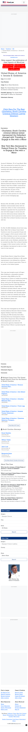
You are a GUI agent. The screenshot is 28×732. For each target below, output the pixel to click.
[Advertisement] (14, 29)
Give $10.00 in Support (19, 67)
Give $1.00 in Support (8, 65)
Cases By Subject (20, 696)
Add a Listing (5, 698)
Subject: (3, 514)
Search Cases (19, 692)
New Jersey (16, 716)
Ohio (15, 715)
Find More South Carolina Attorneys (14, 460)
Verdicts (8, 49)
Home (2, 49)
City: (2, 520)
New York (19, 713)
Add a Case (18, 698)
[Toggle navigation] (24, 2)
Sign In (17, 709)
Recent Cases (19, 694)
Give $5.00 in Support (8, 67)
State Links (4, 709)
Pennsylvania (10, 715)
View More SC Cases (14, 425)
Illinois (4, 715)
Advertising (22, 719)
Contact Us (18, 706)
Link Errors (16, 719)
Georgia (20, 715)
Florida (24, 713)
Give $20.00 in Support (14, 69)
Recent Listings (5, 696)
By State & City (5, 692)
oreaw (10, 2)
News (2, 704)
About (16, 704)
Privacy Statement (20, 707)
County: (3, 547)
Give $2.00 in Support (19, 65)
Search (14, 532)
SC (13, 49)
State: (2, 525)
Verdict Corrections (7, 719)
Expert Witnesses (6, 707)
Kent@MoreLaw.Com (13, 57)
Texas (14, 713)
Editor (14, 721)
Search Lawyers (5, 694)
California (9, 713)
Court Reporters (5, 706)
